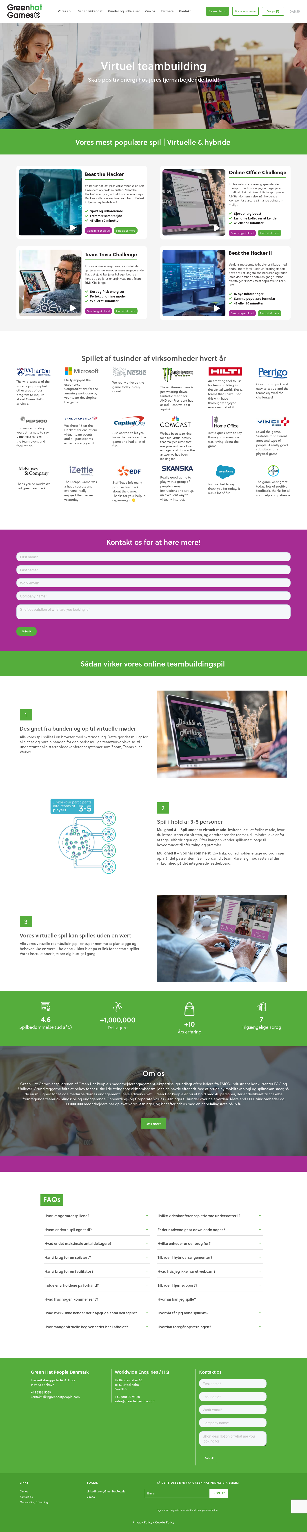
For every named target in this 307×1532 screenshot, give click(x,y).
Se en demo (217, 11)
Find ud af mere (125, 230)
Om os (150, 11)
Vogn (271, 11)
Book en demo (245, 11)
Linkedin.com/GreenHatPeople (106, 1491)
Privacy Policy (142, 1522)
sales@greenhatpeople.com (135, 1401)
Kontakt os (26, 1497)
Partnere (167, 11)
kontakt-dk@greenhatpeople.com (55, 1397)
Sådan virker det (90, 11)
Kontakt (185, 11)
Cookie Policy (164, 1522)
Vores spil (65, 11)
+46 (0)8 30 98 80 (127, 1397)
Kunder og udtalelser (124, 11)
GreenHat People (25, 11)
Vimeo (91, 1497)
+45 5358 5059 (41, 1392)
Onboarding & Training (34, 1502)
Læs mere (153, 1123)
